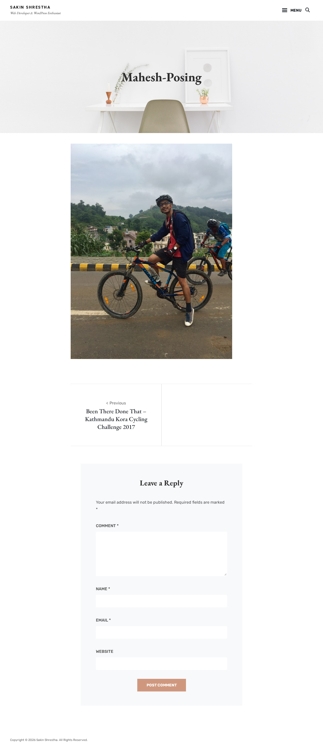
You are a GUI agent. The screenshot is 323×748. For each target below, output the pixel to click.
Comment (107, 525)
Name (103, 588)
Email (103, 620)
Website (104, 651)
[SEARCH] (307, 10)
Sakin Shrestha (30, 7)
